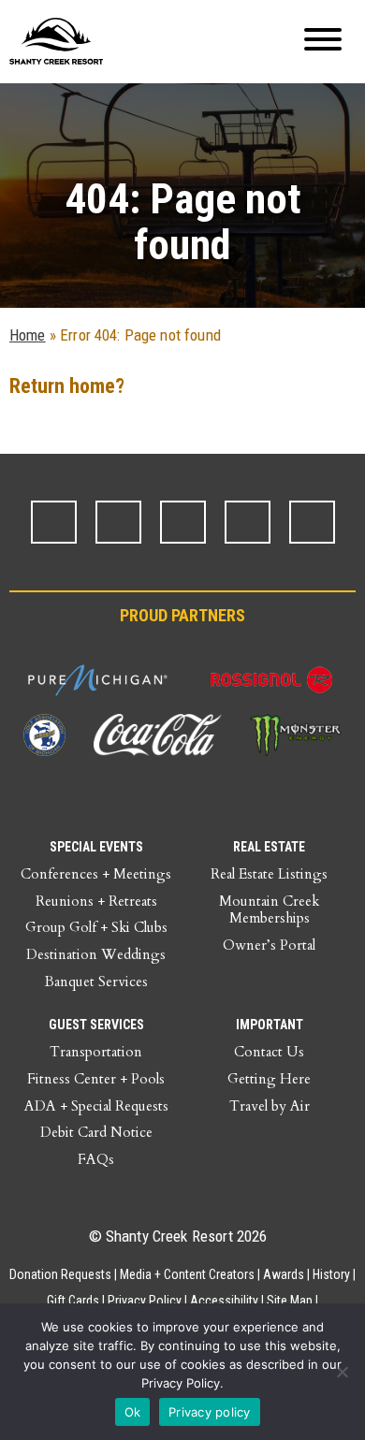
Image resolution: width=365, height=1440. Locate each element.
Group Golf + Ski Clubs (96, 927)
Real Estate (269, 846)
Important (269, 1024)
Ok (132, 1411)
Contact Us (269, 1051)
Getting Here (269, 1078)
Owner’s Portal (269, 945)
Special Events (96, 846)
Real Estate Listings (269, 874)
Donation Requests (60, 1274)
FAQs (96, 1159)
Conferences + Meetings (96, 874)
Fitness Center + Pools (96, 1078)
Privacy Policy (145, 1300)
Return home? (66, 386)
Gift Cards (73, 1300)
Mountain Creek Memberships (269, 910)
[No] (341, 1371)
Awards (283, 1274)
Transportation (96, 1051)
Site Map (290, 1300)
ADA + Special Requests (96, 1106)
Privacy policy (209, 1411)
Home (27, 335)
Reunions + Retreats (96, 901)
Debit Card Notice (96, 1132)
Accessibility (224, 1300)
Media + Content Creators (187, 1274)
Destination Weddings (96, 954)
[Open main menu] (323, 41)
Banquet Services (96, 981)
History (331, 1274)
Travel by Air (269, 1106)
